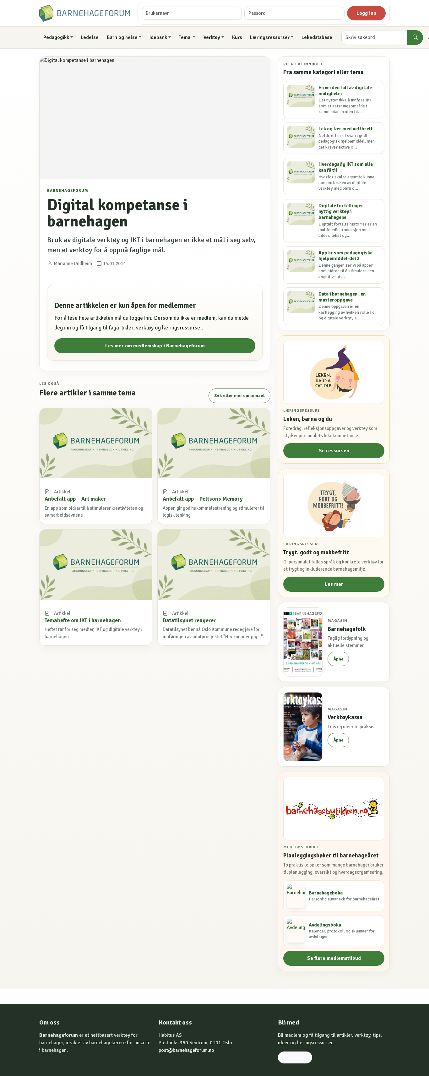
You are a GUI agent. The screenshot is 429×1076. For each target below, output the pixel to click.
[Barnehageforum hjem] (84, 13)
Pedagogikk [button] (56, 37)
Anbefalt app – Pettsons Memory (203, 498)
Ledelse (90, 37)
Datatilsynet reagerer (189, 620)
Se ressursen (334, 451)
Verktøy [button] (212, 37)
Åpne (338, 659)
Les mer (334, 584)
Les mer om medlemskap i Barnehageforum (155, 346)
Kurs (237, 37)
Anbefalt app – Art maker (75, 498)
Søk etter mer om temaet (239, 395)
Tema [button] (185, 37)
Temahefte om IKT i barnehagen (83, 620)
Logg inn (366, 13)
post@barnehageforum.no (186, 1050)
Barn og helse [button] (122, 37)
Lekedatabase (316, 37)
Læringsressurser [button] (270, 37)
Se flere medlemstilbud (334, 958)
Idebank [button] (158, 37)
